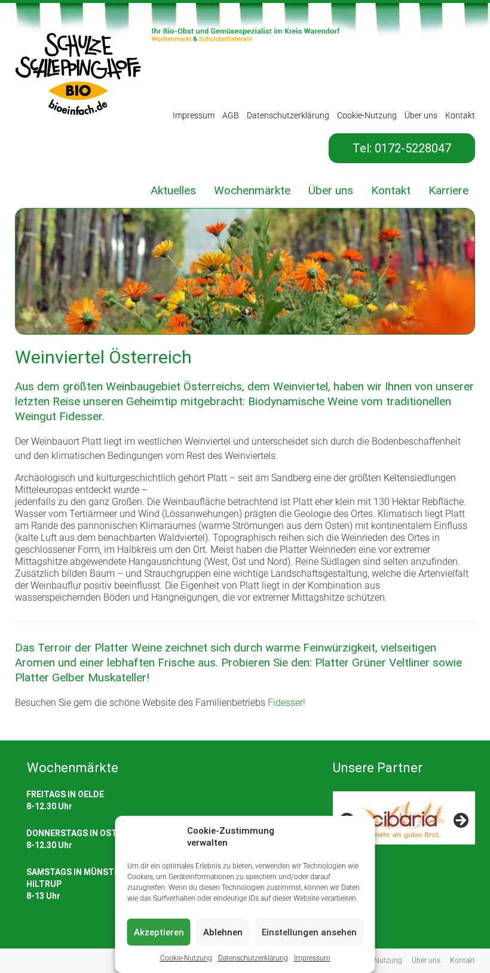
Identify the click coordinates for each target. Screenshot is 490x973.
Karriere (448, 190)
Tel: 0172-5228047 (402, 148)
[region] (404, 823)
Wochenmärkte (252, 190)
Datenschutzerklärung (253, 958)
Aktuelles (173, 190)
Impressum (312, 958)
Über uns (421, 115)
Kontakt (460, 115)
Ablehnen (223, 932)
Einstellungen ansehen (309, 932)
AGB (230, 115)
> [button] (460, 821)
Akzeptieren (159, 932)
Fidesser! (286, 702)
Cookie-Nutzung (186, 958)
